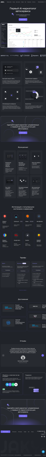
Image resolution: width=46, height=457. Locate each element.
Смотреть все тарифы (23, 290)
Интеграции (20, 431)
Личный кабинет (41, 1)
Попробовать (7, 270)
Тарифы (25, 431)
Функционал (14, 431)
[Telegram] (42, 436)
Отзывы (32, 431)
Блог (28, 431)
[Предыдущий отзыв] (3, 355)
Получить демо (23, 19)
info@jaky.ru (43, 434)
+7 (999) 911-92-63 (41, 432)
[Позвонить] (44, 436)
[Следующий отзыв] (42, 355)
